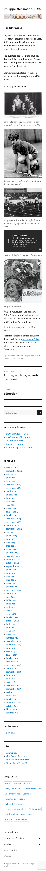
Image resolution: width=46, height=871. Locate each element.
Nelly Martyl (35, 809)
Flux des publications (16, 756)
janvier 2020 (12, 638)
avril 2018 (10, 682)
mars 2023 (11, 549)
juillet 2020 (11, 624)
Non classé (11, 733)
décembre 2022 (13, 556)
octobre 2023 (12, 525)
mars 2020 (11, 634)
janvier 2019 (12, 658)
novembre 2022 (13, 559)
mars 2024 (11, 508)
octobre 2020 (12, 621)
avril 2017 (10, 692)
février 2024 (12, 512)
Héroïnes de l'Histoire (15, 799)
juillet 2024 (11, 495)
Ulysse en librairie (14, 444)
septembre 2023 (14, 529)
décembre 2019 (13, 641)
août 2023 (11, 532)
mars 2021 (11, 614)
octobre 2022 (12, 563)
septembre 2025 (14, 471)
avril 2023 (11, 546)
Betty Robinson (12, 789)
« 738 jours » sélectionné (18, 437)
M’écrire (7, 856)
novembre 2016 (13, 702)
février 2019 (12, 655)
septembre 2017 (13, 689)
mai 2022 (10, 576)
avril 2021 (10, 610)
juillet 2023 (11, 535)
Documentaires (12, 794)
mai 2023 (10, 542)
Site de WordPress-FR (16, 763)
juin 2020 (10, 627)
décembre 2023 (13, 518)
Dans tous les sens (32, 789)
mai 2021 (10, 607)
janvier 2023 (12, 552)
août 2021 (10, 597)
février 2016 (12, 709)
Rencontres (26, 814)
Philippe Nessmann (18, 9)
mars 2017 (11, 695)
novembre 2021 (13, 590)
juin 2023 (10, 539)
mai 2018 (10, 678)
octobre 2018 (12, 668)
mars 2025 (11, 481)
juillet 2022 (11, 569)
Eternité (27, 794)
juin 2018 (10, 675)
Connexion (11, 753)
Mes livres (8, 844)
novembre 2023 (13, 522)
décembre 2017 (13, 685)
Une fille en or (19, 35)
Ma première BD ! (14, 440)
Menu (38, 9)
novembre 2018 (13, 665)
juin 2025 (10, 477)
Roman (8, 819)
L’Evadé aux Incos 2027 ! (18, 434)
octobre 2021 (12, 593)
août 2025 (11, 474)
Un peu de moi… (12, 832)
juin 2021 (10, 604)
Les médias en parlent (15, 809)
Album (8, 783)
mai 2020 (10, 631)
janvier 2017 (12, 699)
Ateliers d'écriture (22, 783)
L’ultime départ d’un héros (19, 447)
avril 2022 (11, 580)
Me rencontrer (11, 850)
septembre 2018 (13, 672)
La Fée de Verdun (13, 804)
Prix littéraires (11, 814)
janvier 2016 (12, 713)
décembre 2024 (13, 484)
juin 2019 (10, 648)
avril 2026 (11, 467)
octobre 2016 (12, 706)
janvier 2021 (12, 617)
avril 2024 (11, 505)
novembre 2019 (13, 644)
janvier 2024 (12, 515)
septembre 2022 (14, 566)
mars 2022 (11, 583)
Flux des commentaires (17, 759)
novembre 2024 (13, 488)
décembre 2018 (13, 661)
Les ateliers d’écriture (14, 838)
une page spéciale (30, 339)
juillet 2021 (11, 600)
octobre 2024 (12, 491)
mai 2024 (10, 501)
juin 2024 (10, 498)
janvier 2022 (12, 586)
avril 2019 (10, 651)
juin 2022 (10, 573)
